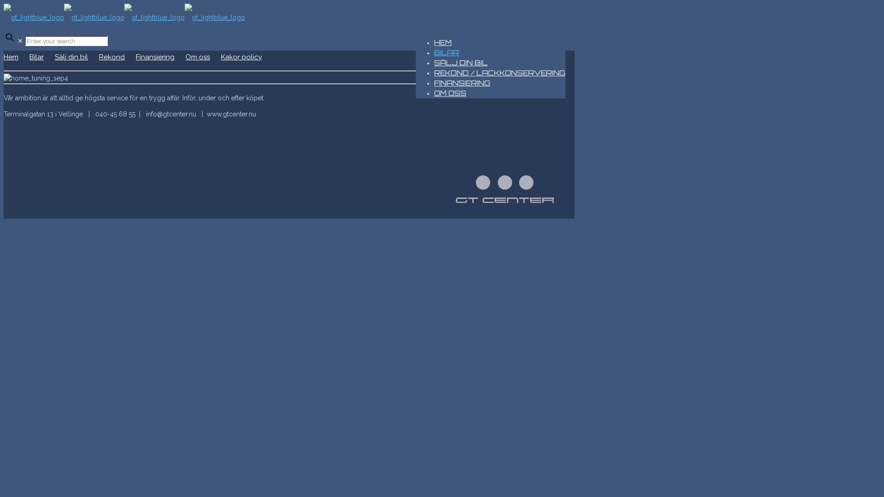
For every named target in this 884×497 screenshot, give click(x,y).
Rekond (112, 57)
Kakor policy (241, 57)
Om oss (198, 57)
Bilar (36, 57)
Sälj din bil (71, 57)
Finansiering (155, 57)
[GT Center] (124, 17)
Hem (11, 57)
